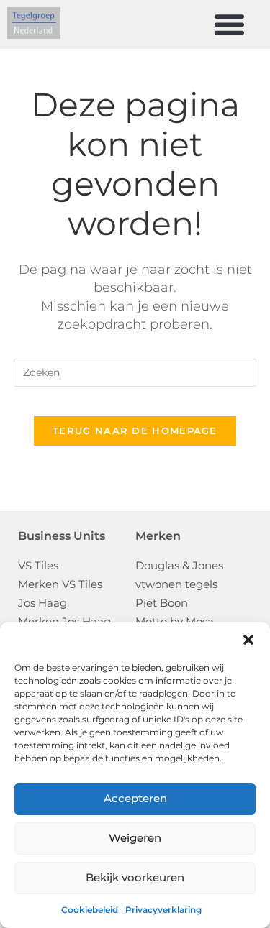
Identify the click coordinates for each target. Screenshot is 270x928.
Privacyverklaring (163, 909)
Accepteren (135, 798)
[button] (248, 640)
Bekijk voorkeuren (135, 877)
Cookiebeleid (89, 909)
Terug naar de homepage (135, 430)
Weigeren (135, 838)
